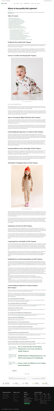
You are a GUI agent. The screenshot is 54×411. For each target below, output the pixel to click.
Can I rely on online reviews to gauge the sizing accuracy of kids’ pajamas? (20, 36)
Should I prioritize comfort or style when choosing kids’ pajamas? (19, 35)
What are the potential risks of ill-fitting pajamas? (16, 34)
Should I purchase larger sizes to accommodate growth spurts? (18, 37)
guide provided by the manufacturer (37, 304)
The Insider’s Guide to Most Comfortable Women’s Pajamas (17, 378)
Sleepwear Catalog (5, 398)
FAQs (14, 398)
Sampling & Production (6, 394)
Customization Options (6, 395)
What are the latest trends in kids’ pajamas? (39, 378)
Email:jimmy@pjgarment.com (48, 0)
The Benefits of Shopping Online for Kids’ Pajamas (16, 23)
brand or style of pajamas (21, 262)
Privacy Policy (15, 399)
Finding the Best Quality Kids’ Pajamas (14, 18)
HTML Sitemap (16, 409)
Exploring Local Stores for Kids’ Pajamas (14, 24)
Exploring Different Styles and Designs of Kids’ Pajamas (16, 22)
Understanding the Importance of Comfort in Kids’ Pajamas (17, 21)
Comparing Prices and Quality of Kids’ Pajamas (15, 25)
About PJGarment (15, 394)
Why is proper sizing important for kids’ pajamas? (16, 29)
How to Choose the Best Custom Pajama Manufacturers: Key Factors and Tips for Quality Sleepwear (30, 349)
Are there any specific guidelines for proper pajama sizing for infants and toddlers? (21, 39)
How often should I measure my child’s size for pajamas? (17, 38)
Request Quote (27, 403)
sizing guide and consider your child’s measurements (23, 315)
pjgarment (15, 370)
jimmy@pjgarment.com (27, 397)
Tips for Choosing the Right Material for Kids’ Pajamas (16, 20)
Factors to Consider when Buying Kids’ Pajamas (15, 19)
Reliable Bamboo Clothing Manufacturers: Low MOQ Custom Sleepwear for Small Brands (32, 357)
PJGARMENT (6, 409)
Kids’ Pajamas (10, 12)
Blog (13, 395)
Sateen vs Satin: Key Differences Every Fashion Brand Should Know (32, 364)
